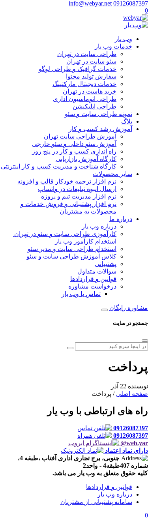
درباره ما (120, 218)
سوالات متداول (96, 271)
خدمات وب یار (113, 46)
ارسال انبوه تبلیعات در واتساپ (77, 188)
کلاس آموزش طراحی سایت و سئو (71, 256)
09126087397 (130, 3)
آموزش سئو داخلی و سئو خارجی (74, 144)
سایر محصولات (112, 174)
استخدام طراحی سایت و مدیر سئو (72, 248)
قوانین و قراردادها (93, 278)
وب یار (123, 39)
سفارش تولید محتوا (91, 76)
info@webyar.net (90, 3)
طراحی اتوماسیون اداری (84, 99)
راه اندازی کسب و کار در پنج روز (74, 151)
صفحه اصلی (132, 393)
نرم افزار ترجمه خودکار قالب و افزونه (66, 181)
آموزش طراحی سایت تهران (80, 136)
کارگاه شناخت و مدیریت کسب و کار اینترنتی (58, 166)
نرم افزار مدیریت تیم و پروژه (78, 196)
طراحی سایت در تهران (86, 54)
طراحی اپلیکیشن (94, 106)
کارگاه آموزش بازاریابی (86, 159)
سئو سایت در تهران (91, 61)
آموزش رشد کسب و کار (100, 129)
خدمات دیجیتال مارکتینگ (84, 84)
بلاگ (126, 121)
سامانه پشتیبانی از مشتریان (96, 501)
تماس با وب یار (81, 293)
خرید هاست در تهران (89, 91)
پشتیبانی (105, 263)
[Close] (145, 340)
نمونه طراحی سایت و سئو (98, 114)
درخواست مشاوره (92, 286)
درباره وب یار (99, 226)
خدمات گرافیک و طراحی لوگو (77, 69)
